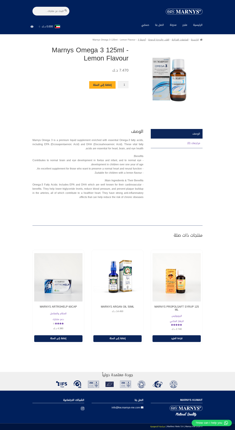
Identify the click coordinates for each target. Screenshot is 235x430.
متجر (184, 24)
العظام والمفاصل (58, 314)
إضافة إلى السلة (102, 84)
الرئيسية (198, 24)
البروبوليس (177, 316)
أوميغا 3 (142, 40)
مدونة (173, 24)
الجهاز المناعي (177, 321)
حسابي (145, 24)
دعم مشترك (58, 319)
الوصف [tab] (196, 133)
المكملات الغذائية (180, 40)
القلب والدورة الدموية (158, 40)
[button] (212, 423)
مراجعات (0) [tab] (193, 143)
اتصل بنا (159, 24)
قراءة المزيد (176, 338)
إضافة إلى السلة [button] (118, 338)
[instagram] (80, 408)
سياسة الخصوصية (157, 426)
